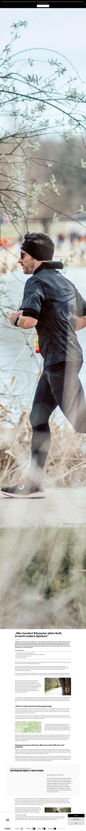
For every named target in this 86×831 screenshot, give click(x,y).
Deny (76, 823)
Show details (61, 828)
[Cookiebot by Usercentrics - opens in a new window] (7, 829)
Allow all (76, 815)
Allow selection (76, 819)
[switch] (33, 829)
